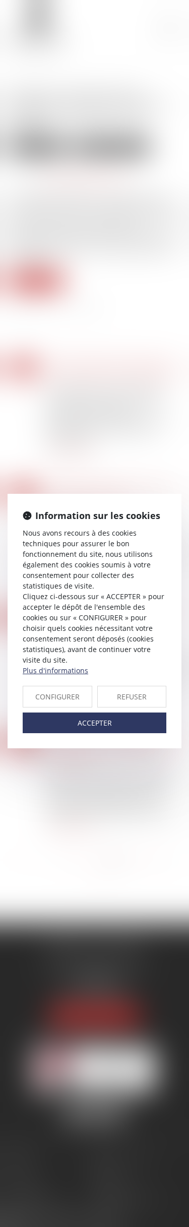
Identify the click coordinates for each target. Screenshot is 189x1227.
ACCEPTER (95, 723)
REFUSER (132, 696)
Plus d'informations (55, 670)
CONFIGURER (57, 696)
